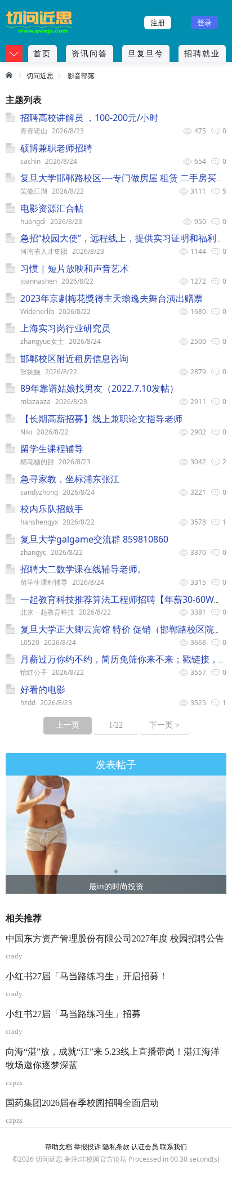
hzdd (27, 702)
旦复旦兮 (146, 53)
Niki (26, 432)
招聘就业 (202, 53)
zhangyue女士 (42, 341)
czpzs (14, 1082)
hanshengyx (39, 522)
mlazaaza (35, 401)
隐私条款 (116, 1146)
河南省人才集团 (44, 251)
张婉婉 (30, 372)
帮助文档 (58, 1146)
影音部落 (81, 75)
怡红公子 (33, 672)
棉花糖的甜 (37, 462)
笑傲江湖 (33, 191)
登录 (204, 22)
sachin (30, 161)
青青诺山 (33, 131)
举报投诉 (87, 1146)
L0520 (29, 642)
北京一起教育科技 (47, 612)
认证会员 (144, 1146)
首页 (42, 53)
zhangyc (33, 552)
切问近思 (39, 75)
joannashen (38, 281)
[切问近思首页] (10, 74)
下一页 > (164, 725)
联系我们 (173, 1146)
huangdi (33, 221)
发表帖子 (116, 764)
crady (14, 956)
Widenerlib (37, 311)
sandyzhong (39, 492)
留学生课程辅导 (44, 582)
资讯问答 (90, 53)
